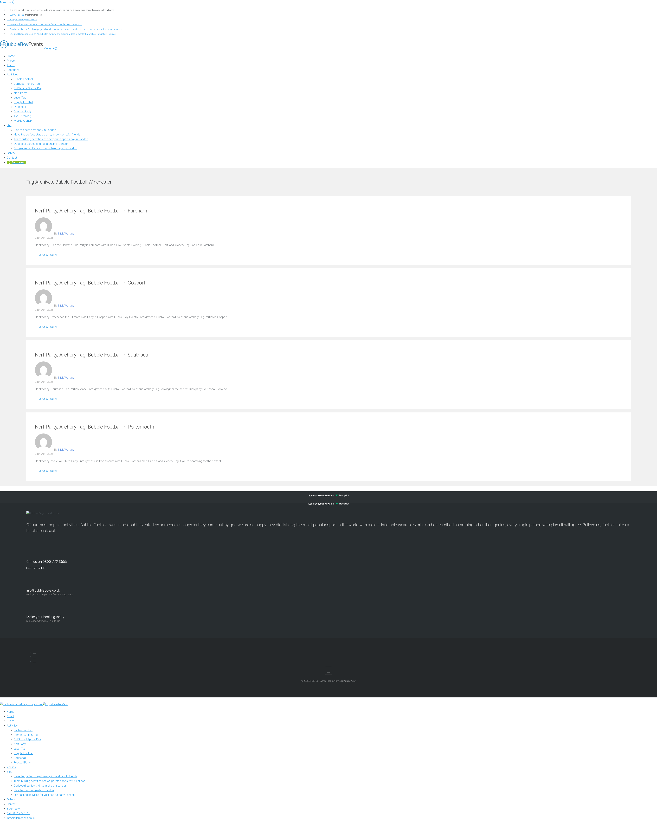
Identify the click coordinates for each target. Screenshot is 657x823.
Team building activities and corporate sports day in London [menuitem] (49, 781)
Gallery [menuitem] (11, 799)
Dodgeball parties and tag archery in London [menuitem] (40, 785)
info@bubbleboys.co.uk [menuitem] (21, 818)
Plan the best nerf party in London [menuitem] (34, 790)
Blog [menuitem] (9, 771)
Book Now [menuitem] (13, 808)
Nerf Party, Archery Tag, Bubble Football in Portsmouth (94, 427)
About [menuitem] (10, 716)
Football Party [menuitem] (22, 762)
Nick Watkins (66, 233)
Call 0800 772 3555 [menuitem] (18, 813)
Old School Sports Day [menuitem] (27, 739)
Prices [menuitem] (10, 721)
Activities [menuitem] (12, 725)
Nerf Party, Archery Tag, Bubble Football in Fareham (91, 211)
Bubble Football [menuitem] (23, 730)
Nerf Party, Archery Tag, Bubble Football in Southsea (91, 355)
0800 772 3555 (17, 15)
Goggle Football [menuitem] (23, 753)
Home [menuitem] (10, 711)
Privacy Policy (349, 681)
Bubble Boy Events (317, 681)
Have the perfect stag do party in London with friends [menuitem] (45, 776)
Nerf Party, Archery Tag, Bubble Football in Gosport (90, 283)
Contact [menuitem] (11, 804)
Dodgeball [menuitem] (20, 758)
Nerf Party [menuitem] (20, 744)
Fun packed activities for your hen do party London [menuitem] (44, 794)
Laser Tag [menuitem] (19, 748)
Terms (338, 681)
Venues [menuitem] (11, 767)
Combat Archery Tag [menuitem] (26, 734)
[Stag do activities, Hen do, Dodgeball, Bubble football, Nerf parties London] (21, 48)
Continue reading (47, 254)
